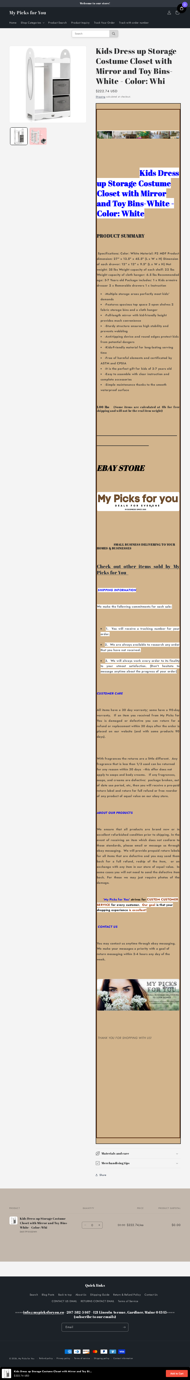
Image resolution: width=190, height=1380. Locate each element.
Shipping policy (101, 1358)
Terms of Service (128, 1301)
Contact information (123, 1358)
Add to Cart (176, 1373)
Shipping (100, 96)
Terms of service (82, 1358)
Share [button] (102, 1175)
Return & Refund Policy (127, 1294)
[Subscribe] (124, 1327)
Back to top (65, 1294)
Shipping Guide (99, 1294)
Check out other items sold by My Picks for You (138, 569)
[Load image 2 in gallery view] (38, 136)
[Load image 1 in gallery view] (18, 136)
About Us (81, 1294)
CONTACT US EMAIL (64, 1301)
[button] (32, 23)
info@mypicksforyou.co (43, 1312)
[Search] (113, 33)
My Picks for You (26, 1358)
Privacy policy (63, 1358)
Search (34, 1294)
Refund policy (46, 1358)
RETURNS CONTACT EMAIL (97, 1301)
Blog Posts (48, 1294)
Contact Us (151, 1294)
